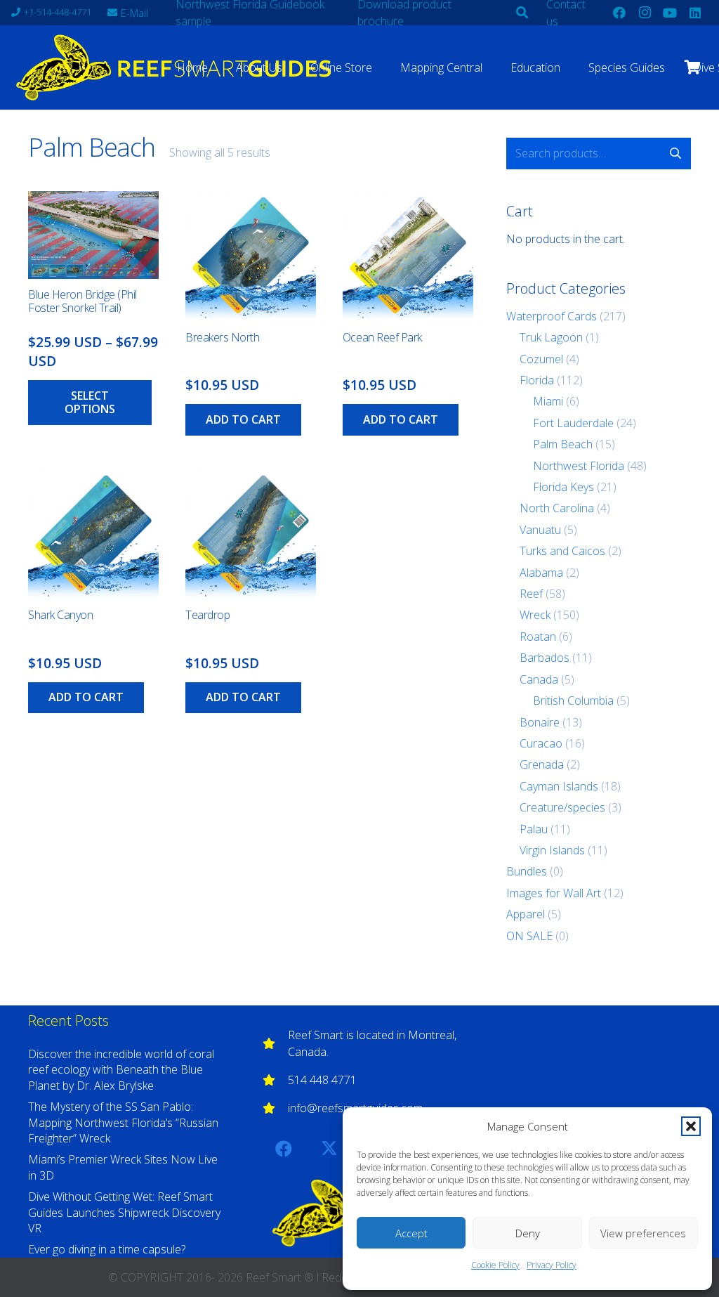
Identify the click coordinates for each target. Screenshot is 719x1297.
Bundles (526, 871)
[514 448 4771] (275, 1080)
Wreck (535, 615)
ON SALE (529, 936)
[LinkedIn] (695, 12)
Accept (411, 1233)
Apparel (525, 914)
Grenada (542, 764)
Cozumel (541, 359)
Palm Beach (563, 444)
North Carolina (557, 508)
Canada (539, 679)
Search (675, 153)
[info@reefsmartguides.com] (275, 1108)
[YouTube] (669, 12)
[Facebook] (619, 12)
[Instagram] (644, 12)
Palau (534, 829)
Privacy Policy (551, 1265)
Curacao (541, 743)
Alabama (541, 572)
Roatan (538, 636)
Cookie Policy (495, 1265)
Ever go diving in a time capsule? (106, 1249)
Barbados (544, 657)
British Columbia (573, 700)
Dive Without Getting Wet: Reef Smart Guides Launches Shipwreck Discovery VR (124, 1212)
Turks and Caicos (562, 551)
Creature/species (562, 807)
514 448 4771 (322, 1080)
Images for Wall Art (553, 893)
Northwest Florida (578, 466)
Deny (527, 1233)
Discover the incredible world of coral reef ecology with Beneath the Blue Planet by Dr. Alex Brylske (121, 1069)
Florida (537, 380)
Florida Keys (563, 487)
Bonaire (540, 722)
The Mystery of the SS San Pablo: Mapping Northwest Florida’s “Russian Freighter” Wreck (123, 1122)
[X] (329, 1149)
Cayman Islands (559, 786)
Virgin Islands (552, 850)
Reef (531, 593)
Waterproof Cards (551, 316)
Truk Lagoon (551, 337)
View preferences (643, 1233)
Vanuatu (540, 529)
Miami (548, 401)
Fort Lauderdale (573, 423)
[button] (691, 1126)
